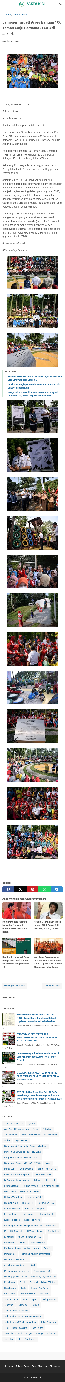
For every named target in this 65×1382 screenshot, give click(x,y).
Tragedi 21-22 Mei (13, 1333)
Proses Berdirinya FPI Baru (43, 1282)
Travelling (9, 1339)
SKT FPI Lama (11, 1299)
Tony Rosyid (38, 1328)
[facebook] (8, 889)
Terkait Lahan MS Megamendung (20, 1322)
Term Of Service (39, 1366)
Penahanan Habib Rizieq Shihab (19, 1265)
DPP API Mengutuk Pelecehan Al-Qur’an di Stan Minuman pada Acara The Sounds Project (38, 1056)
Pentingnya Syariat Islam (43, 1276)
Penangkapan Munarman (16, 1271)
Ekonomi (50, 1180)
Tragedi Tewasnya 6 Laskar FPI (41, 1333)
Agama (31, 1123)
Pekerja (47, 1248)
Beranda (9, 1366)
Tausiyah (8, 1305)
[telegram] (57, 889)
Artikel (7, 1140)
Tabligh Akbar (49, 1299)
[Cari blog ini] (61, 4)
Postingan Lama (52, 985)
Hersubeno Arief (35, 1197)
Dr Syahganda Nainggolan (17, 1180)
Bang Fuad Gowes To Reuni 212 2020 (22, 1152)
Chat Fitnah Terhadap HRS (17, 1174)
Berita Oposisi (26, 1169)
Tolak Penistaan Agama (15, 1328)
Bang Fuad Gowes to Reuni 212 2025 (22, 1163)
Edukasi (38, 1180)
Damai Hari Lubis (43, 1174)
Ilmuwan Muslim (12, 1208)
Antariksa (47, 1129)
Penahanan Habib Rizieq (16, 1259)
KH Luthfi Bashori (13, 1231)
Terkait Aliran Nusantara (16, 1310)
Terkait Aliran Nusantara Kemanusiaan (23, 1316)
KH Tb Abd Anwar (34, 1231)
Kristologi (9, 1237)
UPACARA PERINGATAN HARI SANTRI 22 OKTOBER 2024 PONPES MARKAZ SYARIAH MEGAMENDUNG (38, 1076)
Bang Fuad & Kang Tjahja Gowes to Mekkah (25, 1146)
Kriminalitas (53, 1231)
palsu (37, 1248)
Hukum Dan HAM (46, 1203)
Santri (23, 1288)
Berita (48, 1163)
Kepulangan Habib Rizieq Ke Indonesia (23, 1225)
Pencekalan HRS (42, 1271)
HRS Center (27, 1203)
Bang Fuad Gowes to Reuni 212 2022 (22, 1157)
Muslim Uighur (38, 1242)
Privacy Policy (23, 1366)
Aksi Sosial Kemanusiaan (16, 1129)
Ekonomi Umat (11, 1186)
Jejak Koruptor (28, 1214)
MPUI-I (23, 1242)
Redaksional (10, 1288)
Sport (25, 1299)
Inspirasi (41, 1208)
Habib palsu (10, 1191)
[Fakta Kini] (32, 4)
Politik (23, 1282)
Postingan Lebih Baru (14, 985)
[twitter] (20, 889)
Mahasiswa (10, 1242)
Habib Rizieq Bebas (29, 1191)
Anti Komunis (10, 1134)
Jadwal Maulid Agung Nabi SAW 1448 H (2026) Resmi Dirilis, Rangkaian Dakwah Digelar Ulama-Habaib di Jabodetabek (36, 1018)
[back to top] (59, 1375)
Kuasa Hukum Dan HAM (29, 1237)
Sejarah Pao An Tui (40, 1288)
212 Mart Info (11, 1123)
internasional (10, 1214)
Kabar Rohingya (32, 1220)
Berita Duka (10, 1169)
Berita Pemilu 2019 (47, 1169)
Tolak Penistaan (48, 1322)
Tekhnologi (22, 1305)
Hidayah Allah (11, 1203)
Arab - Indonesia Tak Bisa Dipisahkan (40, 1134)
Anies (35, 1129)
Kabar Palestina (12, 1220)
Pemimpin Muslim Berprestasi (35, 1254)
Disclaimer (55, 1366)
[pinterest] (32, 889)
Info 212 (29, 1208)
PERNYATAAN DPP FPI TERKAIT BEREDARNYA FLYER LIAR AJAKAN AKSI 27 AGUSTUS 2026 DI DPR (38, 1037)
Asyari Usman (21, 1140)
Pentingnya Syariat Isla (15, 1276)
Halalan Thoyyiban (13, 1197)
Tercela (35, 1305)
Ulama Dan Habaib (27, 1339)
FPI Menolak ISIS (50, 1186)
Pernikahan (9, 1282)
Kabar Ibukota (47, 1214)
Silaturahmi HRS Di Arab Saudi (34, 1293)
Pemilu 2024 (10, 1254)
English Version (30, 1186)
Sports (35, 1299)
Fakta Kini (36, 1377)
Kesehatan (51, 1225)
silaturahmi (9, 1293)
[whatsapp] (44, 889)
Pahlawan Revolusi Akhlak (17, 1248)
